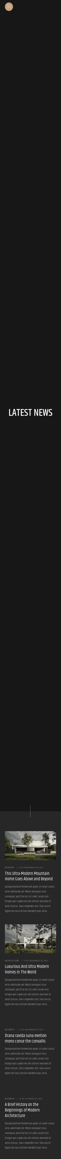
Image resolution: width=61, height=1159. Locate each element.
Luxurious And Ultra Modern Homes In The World (27, 969)
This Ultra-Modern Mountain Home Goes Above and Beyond (29, 876)
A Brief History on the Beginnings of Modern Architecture (22, 1110)
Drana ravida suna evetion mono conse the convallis (26, 1038)
